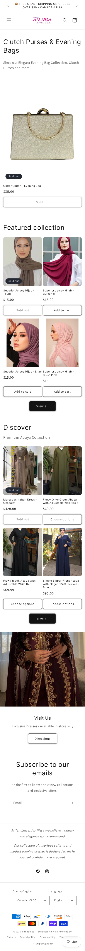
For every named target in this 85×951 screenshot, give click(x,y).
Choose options (62, 519)
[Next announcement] (77, 5)
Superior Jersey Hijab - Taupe (18, 292)
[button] (9, 20)
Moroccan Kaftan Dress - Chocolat (20, 501)
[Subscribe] (71, 803)
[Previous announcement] (8, 5)
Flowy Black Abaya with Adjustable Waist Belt (19, 582)
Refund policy (27, 937)
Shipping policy (45, 943)
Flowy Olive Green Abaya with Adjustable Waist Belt (60, 501)
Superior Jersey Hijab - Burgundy (58, 292)
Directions (43, 738)
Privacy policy (47, 937)
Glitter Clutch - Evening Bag (22, 185)
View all (42, 406)
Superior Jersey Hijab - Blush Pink (58, 373)
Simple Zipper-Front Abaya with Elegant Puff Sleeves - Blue (61, 584)
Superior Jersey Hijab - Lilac (22, 371)
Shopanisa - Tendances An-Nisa (40, 931)
